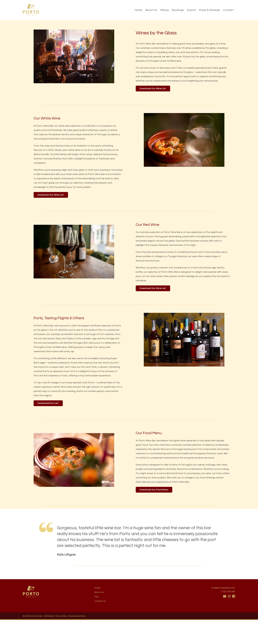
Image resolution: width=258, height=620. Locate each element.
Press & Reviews (209, 10)
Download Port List (48, 403)
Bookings (178, 10)
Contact (228, 10)
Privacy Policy (61, 616)
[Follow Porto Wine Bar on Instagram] (229, 596)
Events (191, 10)
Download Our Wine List (153, 88)
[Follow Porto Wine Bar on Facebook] (233, 596)
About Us (151, 10)
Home (138, 10)
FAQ (96, 597)
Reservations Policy (77, 616)
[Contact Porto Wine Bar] (224, 596)
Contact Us (100, 601)
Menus (164, 10)
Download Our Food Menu (154, 490)
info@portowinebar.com (223, 588)
